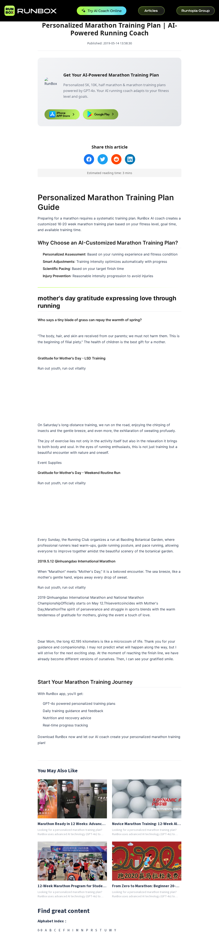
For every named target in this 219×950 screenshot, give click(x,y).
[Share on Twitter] (103, 159)
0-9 (40, 930)
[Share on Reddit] (116, 159)
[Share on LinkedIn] (130, 159)
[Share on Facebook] (89, 159)
